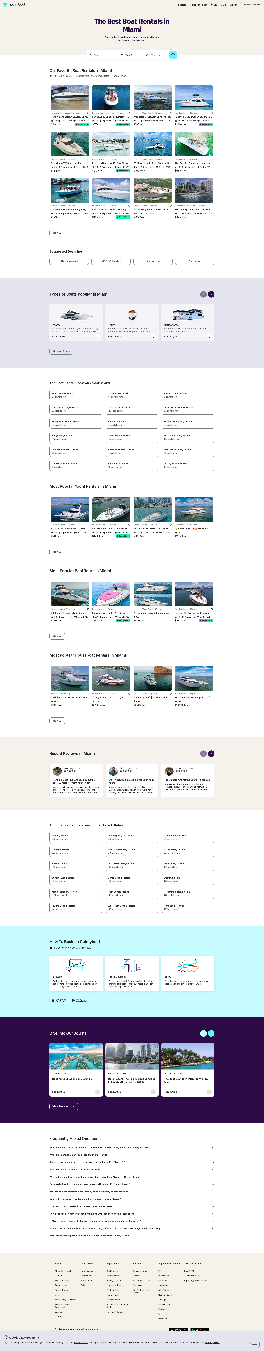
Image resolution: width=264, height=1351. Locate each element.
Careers (58, 1275)
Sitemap (58, 1312)
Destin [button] (161, 1314)
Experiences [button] (113, 1263)
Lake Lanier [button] (163, 1275)
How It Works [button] (87, 1271)
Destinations (138, 1285)
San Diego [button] (163, 1285)
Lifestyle (136, 1275)
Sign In (233, 4)
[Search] (173, 55)
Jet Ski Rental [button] (113, 1275)
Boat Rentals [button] (112, 1271)
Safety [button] (84, 1285)
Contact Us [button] (60, 1316)
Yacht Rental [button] (112, 1295)
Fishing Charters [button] (114, 1280)
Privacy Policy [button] (212, 1342)
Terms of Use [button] (81, 1342)
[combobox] (102, 55)
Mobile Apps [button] (86, 1280)
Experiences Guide (141, 1280)
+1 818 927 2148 (191, 1275)
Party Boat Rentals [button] (115, 1312)
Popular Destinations (169, 1263)
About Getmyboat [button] (63, 1271)
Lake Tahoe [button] (163, 1280)
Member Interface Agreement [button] (63, 1305)
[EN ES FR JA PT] (214, 4)
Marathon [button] (162, 1319)
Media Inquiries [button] (62, 1280)
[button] (199, 4)
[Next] (211, 294)
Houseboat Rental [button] (115, 1285)
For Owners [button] (86, 1275)
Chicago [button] (162, 1299)
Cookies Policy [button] (62, 1295)
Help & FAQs (190, 1271)
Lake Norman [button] (164, 1304)
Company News (140, 1271)
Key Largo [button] (163, 1309)
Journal (137, 1263)
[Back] (203, 294)
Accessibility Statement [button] (65, 1299)
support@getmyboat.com (195, 1280)
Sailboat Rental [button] (113, 1299)
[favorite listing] (88, 113)
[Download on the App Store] (59, 1001)
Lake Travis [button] (163, 1290)
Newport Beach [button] (165, 1295)
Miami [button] (160, 1271)
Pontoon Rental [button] (114, 1290)
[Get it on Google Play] (79, 1001)
